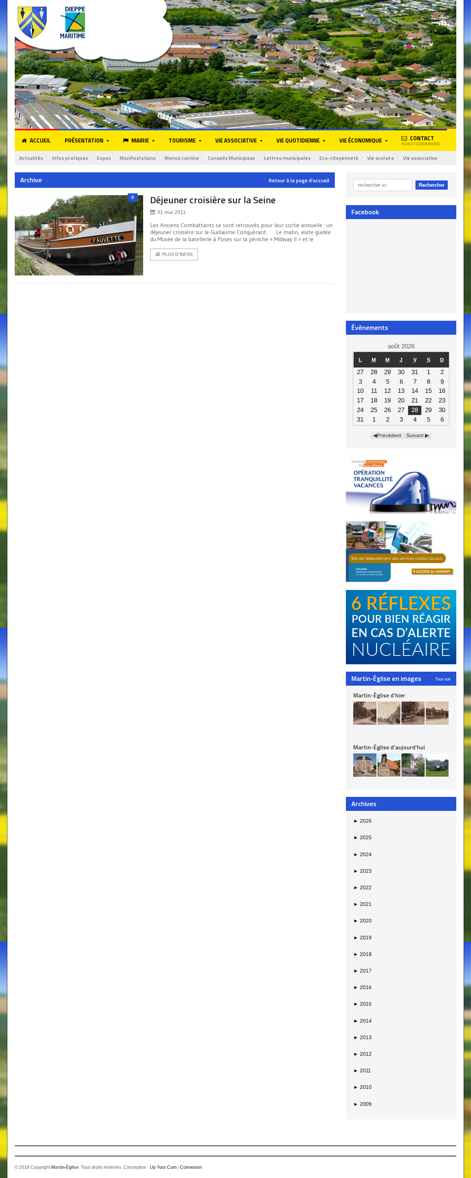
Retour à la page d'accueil (299, 180)
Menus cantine (181, 158)
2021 (362, 904)
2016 (362, 987)
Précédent (389, 435)
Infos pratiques (70, 158)
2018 (362, 954)
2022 (362, 887)
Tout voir (443, 679)
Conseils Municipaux (231, 158)
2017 (362, 971)
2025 (362, 837)
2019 (362, 937)
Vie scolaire (380, 158)
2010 (362, 1087)
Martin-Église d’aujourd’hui (389, 747)
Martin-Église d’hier (379, 695)
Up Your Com (163, 1167)
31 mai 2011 (171, 212)
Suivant (415, 435)
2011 (362, 1070)
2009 (362, 1104)
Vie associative (420, 158)
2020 (362, 921)
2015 (362, 1004)
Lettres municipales (287, 158)
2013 (362, 1037)
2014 (362, 1021)
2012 (362, 1054)
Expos (104, 158)
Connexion (191, 1167)
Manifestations (138, 158)
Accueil (40, 140)
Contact (420, 140)
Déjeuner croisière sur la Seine (213, 200)
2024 (362, 854)
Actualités (31, 158)
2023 (362, 871)
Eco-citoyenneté (338, 158)
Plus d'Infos (177, 254)
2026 (362, 821)
